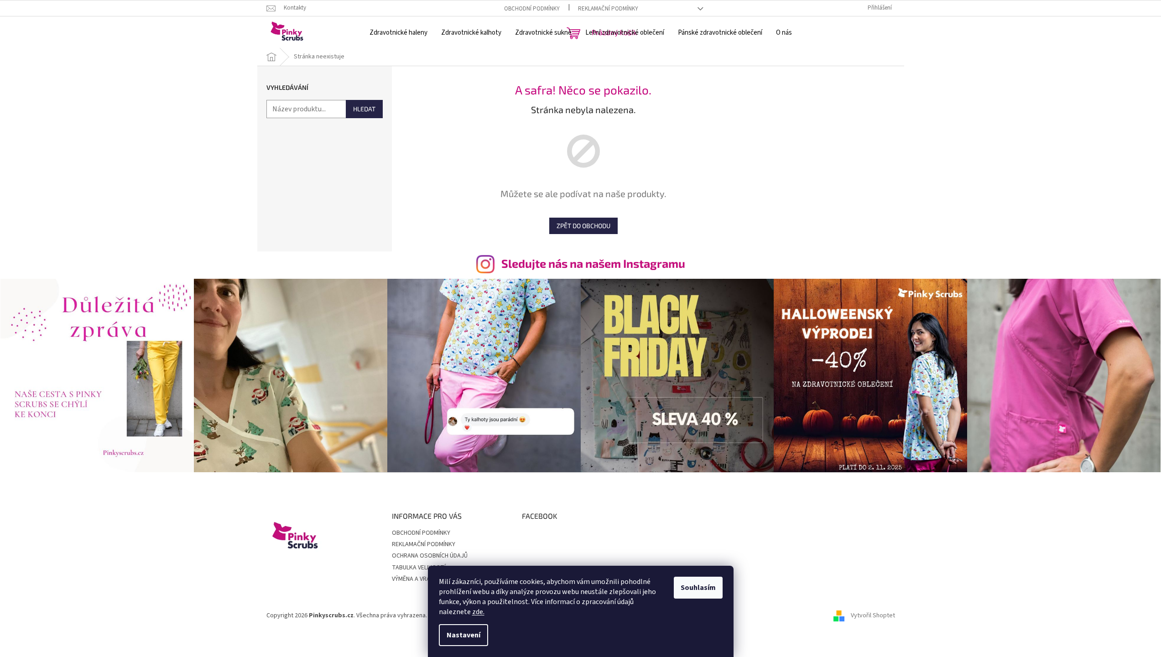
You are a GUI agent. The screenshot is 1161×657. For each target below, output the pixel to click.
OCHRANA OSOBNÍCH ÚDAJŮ (430, 555)
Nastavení (463, 635)
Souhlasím (698, 588)
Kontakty (295, 8)
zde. (478, 612)
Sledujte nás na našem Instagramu (593, 263)
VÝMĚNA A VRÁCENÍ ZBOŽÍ (426, 579)
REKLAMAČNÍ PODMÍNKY (608, 9)
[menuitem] (398, 32)
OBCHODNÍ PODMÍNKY (532, 9)
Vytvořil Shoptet (873, 615)
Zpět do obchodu (583, 225)
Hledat (364, 109)
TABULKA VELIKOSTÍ (419, 567)
